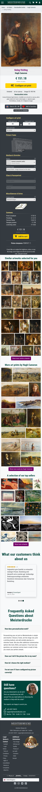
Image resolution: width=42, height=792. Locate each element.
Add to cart (22, 236)
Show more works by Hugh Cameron (21, 469)
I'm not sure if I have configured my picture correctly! (20, 671)
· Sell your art (16, 744)
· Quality (15, 746)
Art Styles (9, 7)
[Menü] (2, 3)
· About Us (5, 770)
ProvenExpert (17, 592)
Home (3, 7)
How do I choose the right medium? (17, 663)
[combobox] (21, 130)
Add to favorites (30, 106)
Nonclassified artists (19, 7)
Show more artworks (21, 544)
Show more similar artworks (21, 358)
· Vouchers (15, 753)
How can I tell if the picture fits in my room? (21, 656)
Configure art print (22, 85)
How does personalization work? (17, 629)
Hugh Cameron (31, 7)
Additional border (10, 128)
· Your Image (16, 742)
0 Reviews (25, 110)
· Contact (5, 744)
